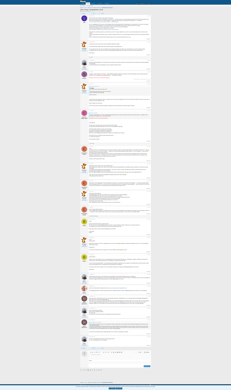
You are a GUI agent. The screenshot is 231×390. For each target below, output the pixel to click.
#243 (149, 60)
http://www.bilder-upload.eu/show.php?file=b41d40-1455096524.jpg (103, 29)
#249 (149, 180)
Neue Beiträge (82, 5)
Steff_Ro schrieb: (93, 113)
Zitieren (149, 39)
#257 (149, 296)
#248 (149, 163)
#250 (149, 191)
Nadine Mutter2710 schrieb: (95, 322)
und (94, 216)
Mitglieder (107, 3)
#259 (149, 319)
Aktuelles (93, 3)
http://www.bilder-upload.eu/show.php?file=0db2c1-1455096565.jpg (103, 21)
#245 (149, 83)
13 (93, 13)
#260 (149, 336)
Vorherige (83, 13)
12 (91, 13)
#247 (149, 146)
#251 (149, 207)
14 (95, 13)
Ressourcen (99, 3)
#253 (149, 237)
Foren (88, 3)
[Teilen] (147, 16)
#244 (149, 71)
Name (90, 360)
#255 (149, 274)
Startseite (83, 3)
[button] (96, 3)
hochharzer (83, 11)
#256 (149, 286)
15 (97, 13)
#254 (149, 254)
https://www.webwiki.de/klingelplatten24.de (117, 288)
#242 (149, 41)
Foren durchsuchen (89, 5)
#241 (149, 15)
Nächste (102, 13)
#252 (149, 219)
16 (99, 13)
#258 (149, 308)
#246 (149, 110)
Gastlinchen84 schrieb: (94, 86)
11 (89, 13)
